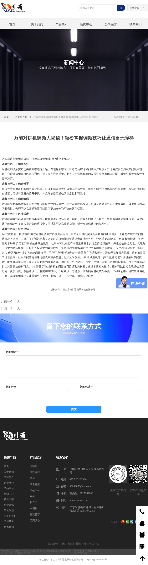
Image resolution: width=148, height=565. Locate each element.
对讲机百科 (21, 117)
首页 (6, 117)
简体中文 (134, 7)
